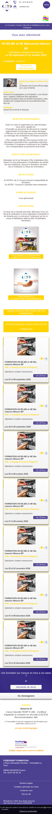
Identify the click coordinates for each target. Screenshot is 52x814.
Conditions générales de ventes (26, 787)
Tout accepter (14, 809)
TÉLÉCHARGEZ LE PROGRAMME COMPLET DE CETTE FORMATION (26, 256)
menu (46, 5)
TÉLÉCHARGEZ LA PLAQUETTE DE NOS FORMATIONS (26, 298)
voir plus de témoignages (26, 728)
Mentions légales (26, 783)
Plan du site (26, 794)
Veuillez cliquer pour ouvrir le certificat (26, 750)
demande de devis (26, 687)
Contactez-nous (26, 790)
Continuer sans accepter (28, 809)
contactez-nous (24, 7)
